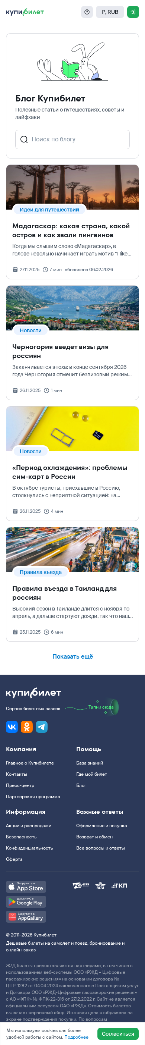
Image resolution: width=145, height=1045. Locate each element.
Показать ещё (72, 656)
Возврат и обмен (94, 837)
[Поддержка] (87, 12)
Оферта (14, 859)
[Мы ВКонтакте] (12, 727)
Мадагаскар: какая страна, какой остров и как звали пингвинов (71, 230)
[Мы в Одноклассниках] (27, 727)
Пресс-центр (20, 785)
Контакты (16, 774)
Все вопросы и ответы (100, 848)
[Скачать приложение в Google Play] (39, 902)
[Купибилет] (25, 12)
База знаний (89, 763)
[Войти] (133, 12)
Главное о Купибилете (30, 763)
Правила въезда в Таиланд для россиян (64, 593)
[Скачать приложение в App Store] (39, 887)
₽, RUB (110, 12)
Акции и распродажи (28, 826)
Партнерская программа (33, 797)
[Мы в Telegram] (42, 727)
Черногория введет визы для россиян (60, 351)
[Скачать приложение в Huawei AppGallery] (39, 917)
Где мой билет (91, 774)
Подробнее (76, 1037)
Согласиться (118, 1033)
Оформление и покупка (101, 826)
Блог (81, 785)
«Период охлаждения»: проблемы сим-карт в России (70, 472)
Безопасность (21, 837)
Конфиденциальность (29, 848)
